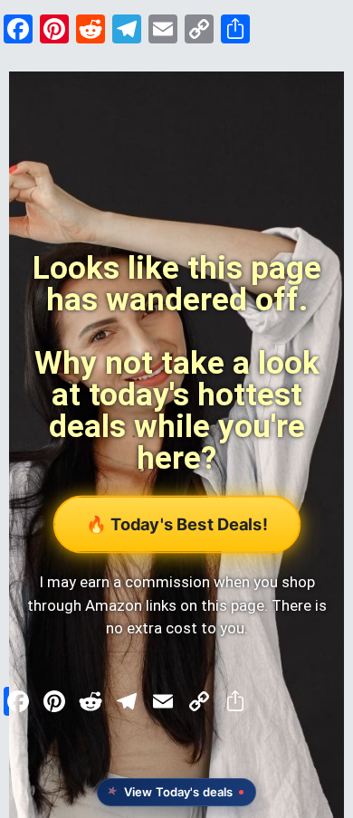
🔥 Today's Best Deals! (176, 524)
